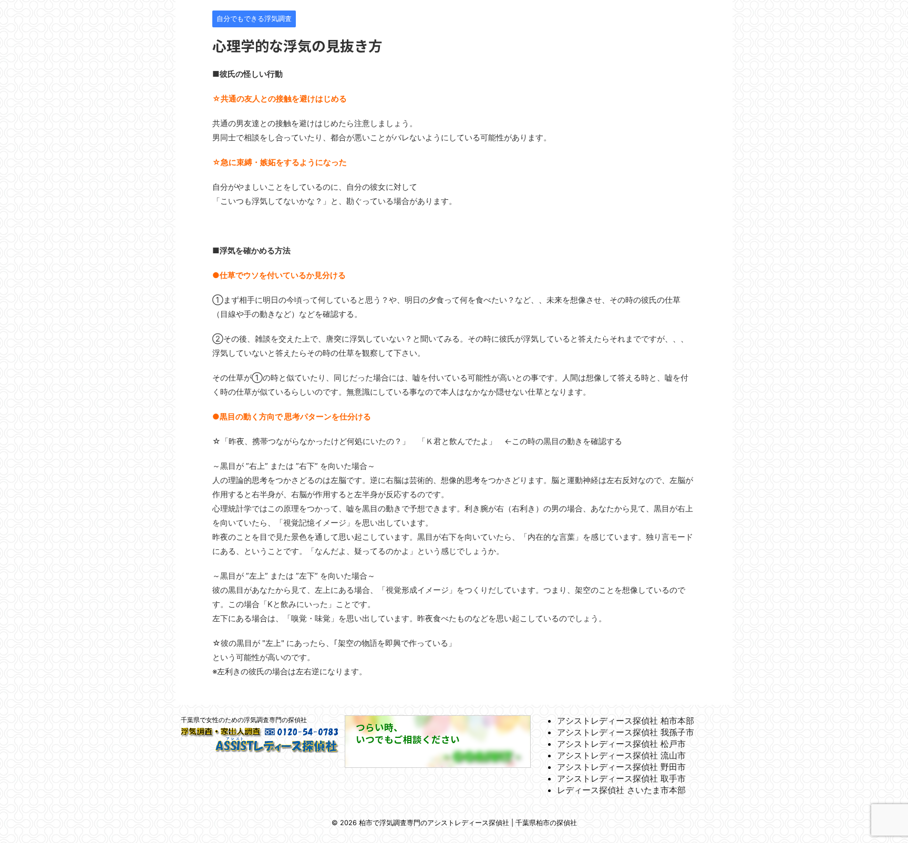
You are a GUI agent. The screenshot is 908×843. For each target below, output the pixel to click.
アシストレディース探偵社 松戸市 (621, 743)
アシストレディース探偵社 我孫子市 (625, 732)
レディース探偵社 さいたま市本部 (621, 790)
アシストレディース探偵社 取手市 (621, 778)
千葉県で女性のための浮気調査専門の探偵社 (244, 720)
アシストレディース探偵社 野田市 (621, 767)
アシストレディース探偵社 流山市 (621, 755)
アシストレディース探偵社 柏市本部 (625, 720)
